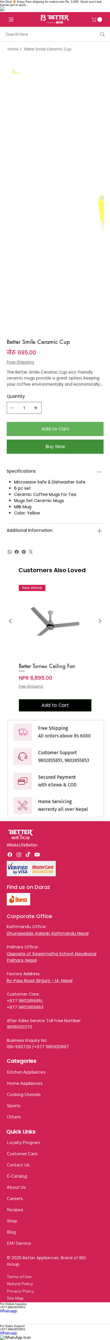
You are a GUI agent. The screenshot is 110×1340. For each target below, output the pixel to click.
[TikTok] (28, 854)
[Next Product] (100, 621)
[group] (55, 648)
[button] (97, 19)
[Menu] (11, 19)
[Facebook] (17, 552)
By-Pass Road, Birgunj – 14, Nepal (39, 980)
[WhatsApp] (10, 552)
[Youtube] (37, 854)
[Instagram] (19, 854)
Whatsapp (8, 1311)
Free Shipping (31, 686)
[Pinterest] (24, 552)
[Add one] (36, 408)
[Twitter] (31, 552)
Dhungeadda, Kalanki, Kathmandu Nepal (48, 933)
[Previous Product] (10, 621)
